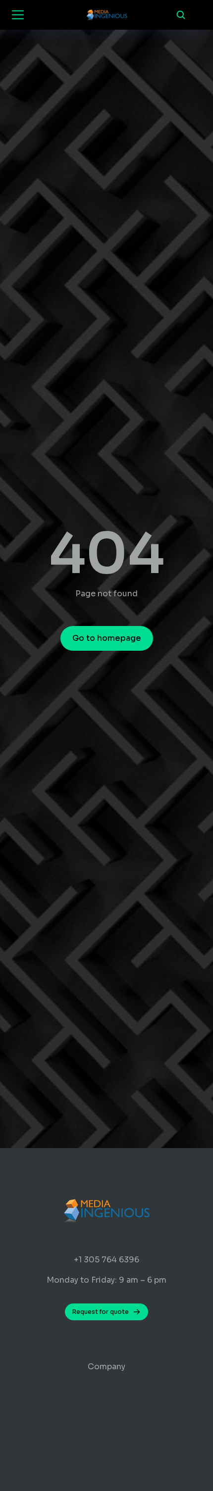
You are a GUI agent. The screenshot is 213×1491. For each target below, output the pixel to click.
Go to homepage (106, 638)
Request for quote (100, 1311)
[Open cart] (198, 15)
